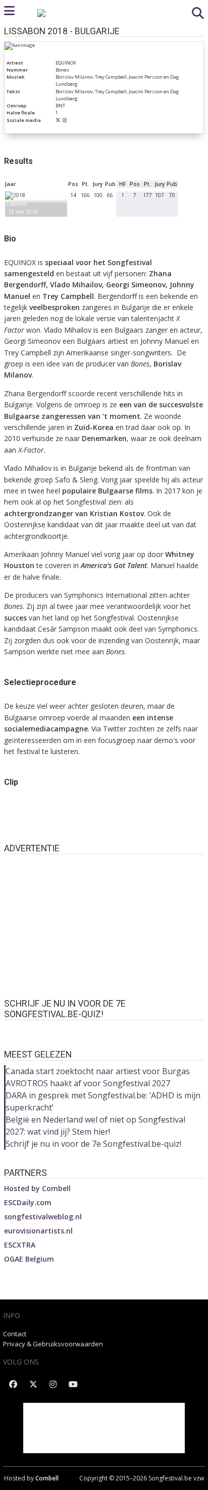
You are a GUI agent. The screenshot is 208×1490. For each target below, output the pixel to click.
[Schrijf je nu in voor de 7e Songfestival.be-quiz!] (104, 1029)
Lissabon (17, 203)
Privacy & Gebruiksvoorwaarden (53, 1343)
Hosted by (37, 1188)
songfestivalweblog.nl (43, 1216)
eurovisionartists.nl (38, 1230)
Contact (14, 1333)
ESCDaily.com (27, 1202)
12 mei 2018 (23, 211)
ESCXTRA (19, 1245)
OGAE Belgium (29, 1259)
